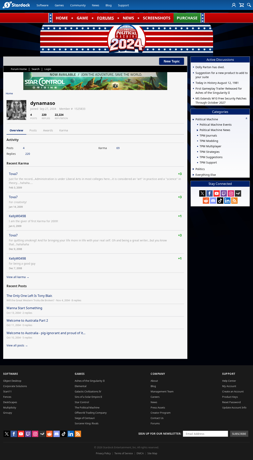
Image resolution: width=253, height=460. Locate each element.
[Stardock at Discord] (213, 200)
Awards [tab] (48, 130)
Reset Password (231, 402)
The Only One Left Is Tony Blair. (29, 296)
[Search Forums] (249, 5)
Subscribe (239, 434)
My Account (229, 386)
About (154, 381)
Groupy (7, 412)
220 (27, 154)
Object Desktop (12, 381)
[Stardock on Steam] (238, 193)
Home (9, 93)
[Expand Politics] (193, 169)
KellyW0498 (17, 216)
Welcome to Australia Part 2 (27, 320)
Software (42, 5)
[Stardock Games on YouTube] (216, 193)
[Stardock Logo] (16, 5)
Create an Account (233, 391)
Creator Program (161, 412)
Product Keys (230, 397)
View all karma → (18, 277)
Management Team (162, 391)
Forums (155, 423)
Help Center (229, 381)
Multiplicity (9, 407)
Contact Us (157, 418)
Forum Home (19, 69)
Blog (109, 5)
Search (36, 69)
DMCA (140, 453)
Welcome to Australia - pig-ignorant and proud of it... (46, 333)
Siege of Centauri (85, 418)
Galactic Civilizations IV (88, 391)
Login (47, 69)
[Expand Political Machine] (193, 119)
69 (118, 148)
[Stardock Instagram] (230, 193)
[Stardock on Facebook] (209, 193)
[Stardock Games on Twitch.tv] (223, 193)
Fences (7, 397)
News (95, 5)
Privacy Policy (103, 453)
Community (78, 5)
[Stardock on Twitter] (202, 193)
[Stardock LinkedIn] (227, 200)
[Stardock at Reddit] (206, 200)
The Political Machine (87, 407)
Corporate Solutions (15, 386)
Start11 (7, 391)
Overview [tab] (16, 130)
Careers (155, 397)
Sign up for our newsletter (159, 433)
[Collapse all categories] (246, 118)
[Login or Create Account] (234, 5)
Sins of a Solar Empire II (88, 397)
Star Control (82, 402)
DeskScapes (10, 402)
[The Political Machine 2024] (126, 38)
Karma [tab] (63, 130)
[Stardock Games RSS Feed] (234, 200)
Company (158, 374)
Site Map (152, 453)
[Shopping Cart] (241, 5)
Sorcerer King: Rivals (86, 423)
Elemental (80, 386)
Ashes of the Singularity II (90, 381)
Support (123, 5)
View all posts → (17, 345)
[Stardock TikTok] (220, 200)
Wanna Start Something (24, 308)
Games (59, 5)
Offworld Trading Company (91, 412)
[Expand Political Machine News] (197, 130)
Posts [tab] (33, 130)
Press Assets (158, 407)
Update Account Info (234, 407)
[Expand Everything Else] (193, 175)
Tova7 (13, 174)
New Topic (172, 61)
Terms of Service (123, 453)
